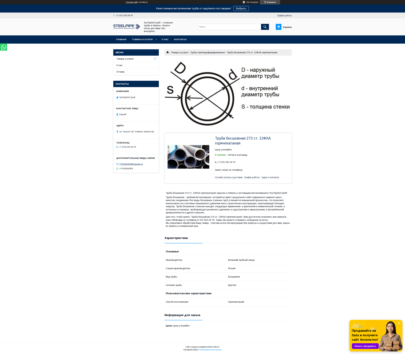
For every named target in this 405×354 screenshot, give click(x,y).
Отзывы (120, 71)
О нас (165, 39)
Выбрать (241, 8)
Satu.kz (216, 347)
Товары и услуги (142, 39)
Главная (121, 39)
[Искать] (265, 27)
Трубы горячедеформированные (207, 52)
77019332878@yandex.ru (131, 164)
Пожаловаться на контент (210, 350)
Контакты (180, 39)
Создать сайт (132, 2)
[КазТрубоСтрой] (126, 28)
